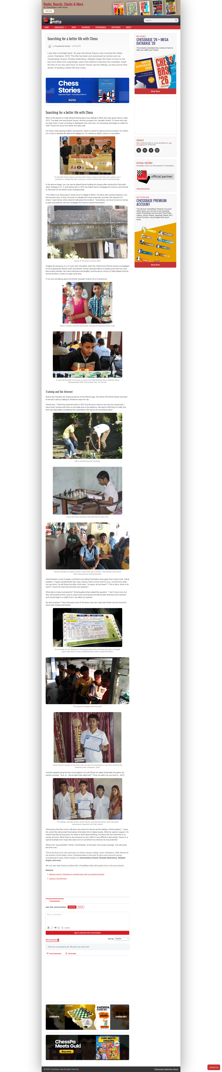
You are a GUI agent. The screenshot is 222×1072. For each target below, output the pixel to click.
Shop (74, 27)
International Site (143, 189)
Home (46, 27)
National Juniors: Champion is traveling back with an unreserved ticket (76, 874)
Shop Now (155, 91)
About (128, 27)
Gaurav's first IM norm (58, 878)
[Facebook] (151, 150)
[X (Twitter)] (138, 150)
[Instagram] (157, 150)
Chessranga (100, 27)
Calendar (86, 27)
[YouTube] (145, 150)
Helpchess (116, 27)
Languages (59, 27)
